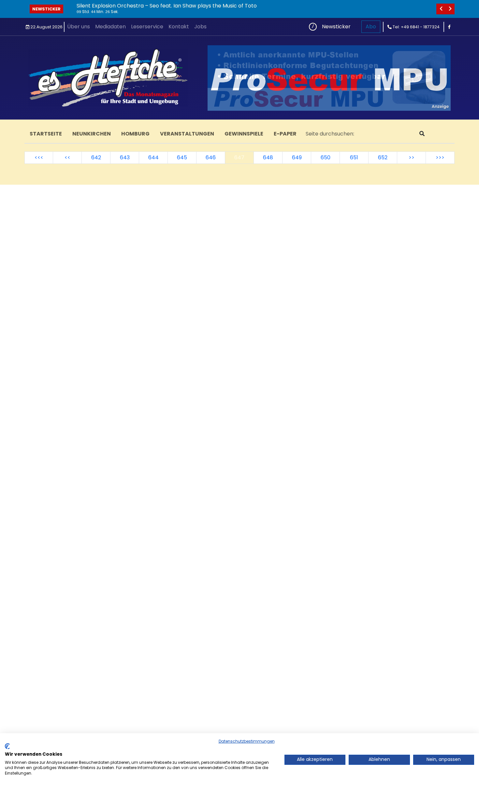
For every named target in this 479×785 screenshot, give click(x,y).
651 (354, 157)
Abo (371, 26)
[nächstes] (450, 9)
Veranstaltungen (187, 133)
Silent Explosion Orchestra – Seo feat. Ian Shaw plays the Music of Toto (167, 5)
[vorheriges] (440, 9)
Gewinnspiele (244, 133)
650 (325, 157)
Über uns (78, 26)
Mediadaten (110, 26)
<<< (39, 157)
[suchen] (422, 134)
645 (182, 157)
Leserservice (147, 26)
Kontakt (178, 26)
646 (211, 157)
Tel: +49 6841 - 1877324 (416, 27)
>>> (440, 157)
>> (411, 157)
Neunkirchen (91, 133)
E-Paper (285, 133)
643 (125, 157)
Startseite (46, 133)
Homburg (135, 133)
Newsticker (46, 9)
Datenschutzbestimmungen (247, 741)
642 (96, 157)
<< (67, 157)
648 (268, 157)
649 (297, 157)
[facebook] (449, 27)
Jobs (200, 26)
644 (153, 157)
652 (382, 157)
